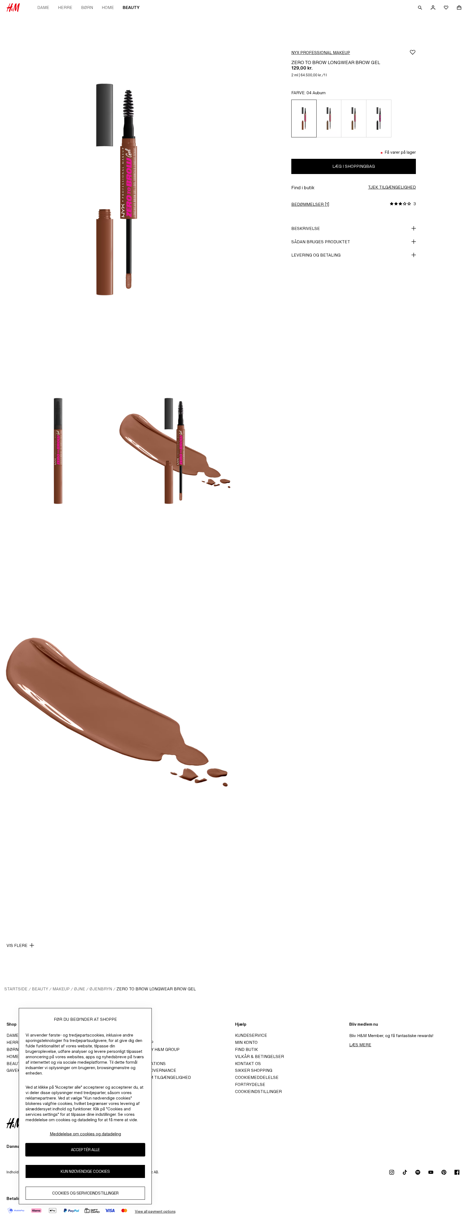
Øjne (79, 989)
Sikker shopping (253, 1070)
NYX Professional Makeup (320, 52)
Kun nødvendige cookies (85, 1171)
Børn (87, 7)
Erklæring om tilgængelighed (156, 1077)
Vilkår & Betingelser (259, 1056)
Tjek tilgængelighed (392, 187)
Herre (65, 7)
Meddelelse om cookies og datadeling (85, 1134)
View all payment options (155, 1211)
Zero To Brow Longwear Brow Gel (156, 989)
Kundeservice (251, 1035)
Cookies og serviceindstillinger (85, 1193)
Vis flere (17, 945)
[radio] (303, 118)
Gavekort (18, 1070)
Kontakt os (248, 1063)
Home (108, 7)
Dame (43, 7)
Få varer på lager (400, 152)
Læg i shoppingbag (353, 166)
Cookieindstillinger (258, 1091)
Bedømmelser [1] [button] (310, 204)
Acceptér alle (85, 1150)
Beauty (131, 7)
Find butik (246, 1049)
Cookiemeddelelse (257, 1077)
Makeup (61, 989)
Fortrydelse (250, 1084)
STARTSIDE (15, 989)
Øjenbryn (100, 989)
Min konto (246, 1042)
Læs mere (360, 1044)
